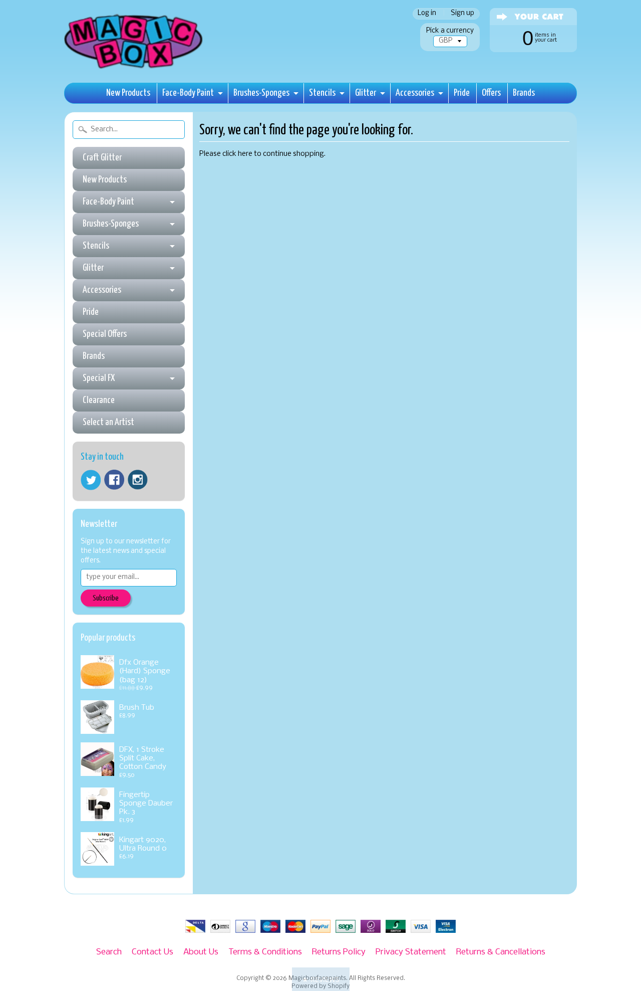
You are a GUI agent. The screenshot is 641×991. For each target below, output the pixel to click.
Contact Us (152, 952)
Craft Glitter (102, 157)
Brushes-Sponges (261, 93)
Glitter (365, 93)
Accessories (415, 93)
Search (109, 952)
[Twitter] (91, 480)
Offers (491, 93)
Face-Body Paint (188, 93)
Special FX (99, 378)
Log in (427, 14)
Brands (524, 93)
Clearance (99, 400)
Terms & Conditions (265, 952)
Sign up (462, 14)
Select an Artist (108, 422)
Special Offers (105, 334)
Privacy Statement (411, 952)
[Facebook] (114, 480)
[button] (321, 979)
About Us (200, 952)
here (245, 154)
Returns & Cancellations (500, 952)
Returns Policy (339, 952)
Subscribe (106, 598)
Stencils (322, 93)
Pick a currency (450, 31)
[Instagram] (138, 480)
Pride (462, 93)
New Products (128, 93)
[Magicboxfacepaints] (134, 68)
